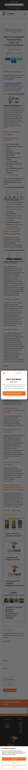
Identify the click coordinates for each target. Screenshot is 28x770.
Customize (14, 763)
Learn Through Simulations (14, 393)
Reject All (14, 767)
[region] (14, 758)
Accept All (14, 759)
